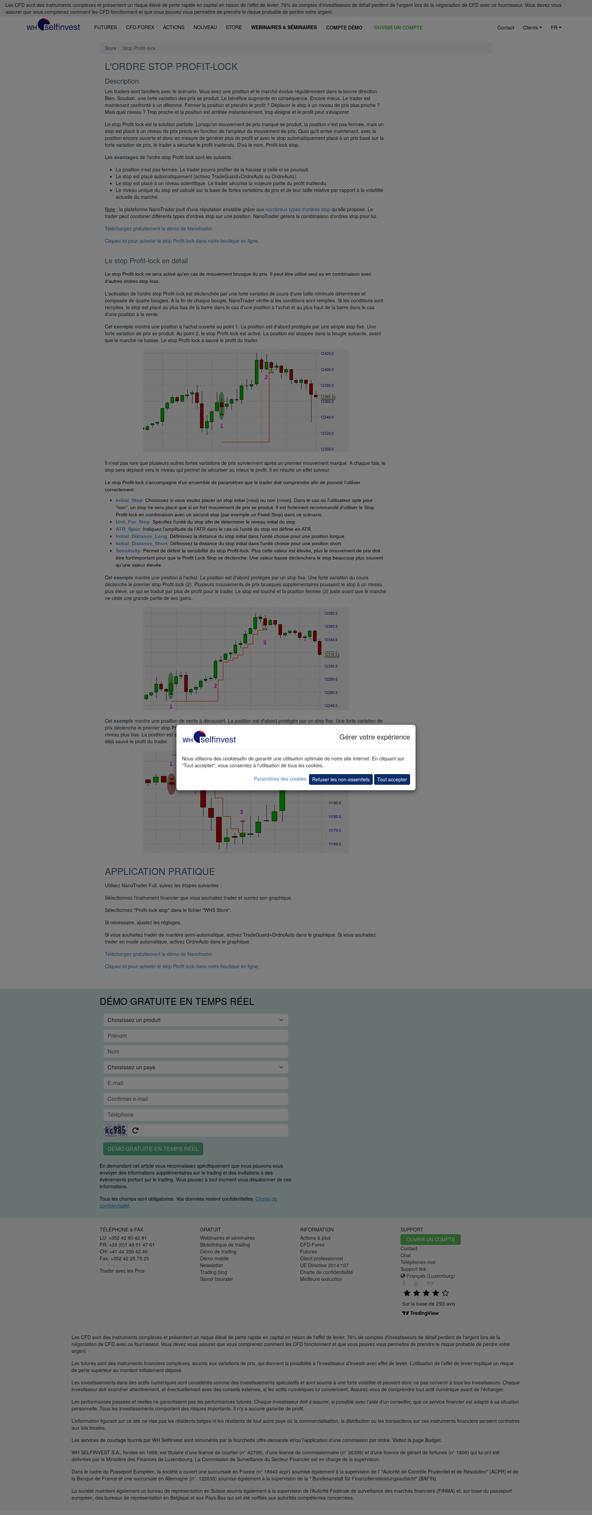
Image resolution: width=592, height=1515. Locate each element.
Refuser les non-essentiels (341, 779)
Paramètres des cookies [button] (280, 778)
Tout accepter (392, 779)
